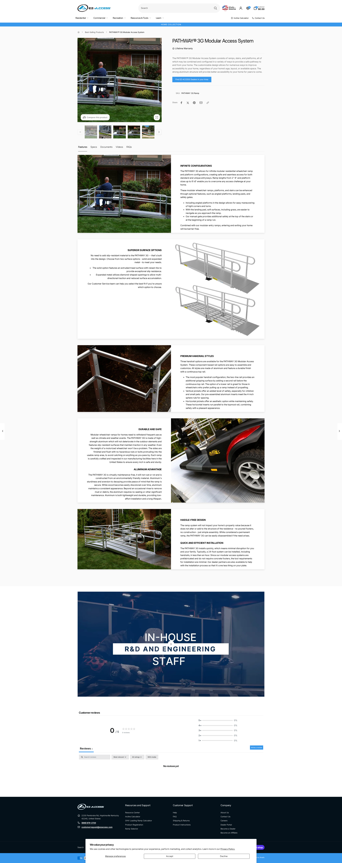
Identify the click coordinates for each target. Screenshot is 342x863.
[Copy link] (207, 102)
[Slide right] (159, 132)
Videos (119, 147)
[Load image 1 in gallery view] (91, 131)
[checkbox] (151, 757)
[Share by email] (201, 102)
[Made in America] (228, 8)
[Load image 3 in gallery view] (119, 131)
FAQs (129, 147)
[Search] (215, 8)
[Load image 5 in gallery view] (148, 131)
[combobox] (179, 8)
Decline (224, 856)
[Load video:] (171, 644)
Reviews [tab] (86, 748)
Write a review (256, 748)
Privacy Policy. (227, 849)
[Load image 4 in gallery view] (134, 131)
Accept (169, 856)
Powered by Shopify (258, 857)
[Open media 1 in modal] (119, 80)
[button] (259, 8)
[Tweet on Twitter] (187, 102)
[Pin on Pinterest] (194, 102)
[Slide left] (80, 132)
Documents (106, 147)
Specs (93, 147)
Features (82, 147)
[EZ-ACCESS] (90, 809)
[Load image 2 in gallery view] (105, 131)
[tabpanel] (171, 775)
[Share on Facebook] (181, 102)
